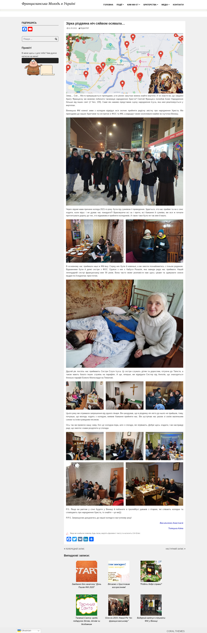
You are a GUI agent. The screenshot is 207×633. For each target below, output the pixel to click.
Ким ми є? (134, 6)
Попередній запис (75, 549)
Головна (108, 5)
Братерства (151, 6)
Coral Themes (176, 631)
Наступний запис (175, 549)
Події (121, 6)
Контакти (178, 5)
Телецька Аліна (175, 528)
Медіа (166, 6)
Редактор (84, 28)
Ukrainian (26, 630)
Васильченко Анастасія (171, 523)
